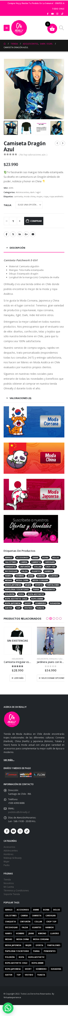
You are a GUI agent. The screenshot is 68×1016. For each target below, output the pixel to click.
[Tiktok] (62, 13)
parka (36, 589)
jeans (30, 576)
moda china (29, 196)
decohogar (11, 571)
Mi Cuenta (9, 886)
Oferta (39, 585)
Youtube (13, 831)
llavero (53, 576)
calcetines (10, 562)
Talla (7, 205)
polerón (9, 594)
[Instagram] (57, 13)
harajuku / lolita (56, 659)
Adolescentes (22, 192)
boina (45, 557)
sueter (8, 608)
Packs (7, 865)
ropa (46, 196)
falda (24, 571)
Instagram (20, 831)
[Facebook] (48, 13)
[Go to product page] (50, 641)
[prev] (57, 143)
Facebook (6, 234)
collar (38, 566)
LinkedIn (20, 234)
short (27, 603)
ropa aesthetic (56, 196)
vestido (28, 608)
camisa (23, 562)
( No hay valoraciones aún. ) (33, 154)
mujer (39, 196)
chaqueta (10, 566)
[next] (62, 143)
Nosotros (9, 883)
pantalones (52, 585)
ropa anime (37, 598)
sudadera (55, 603)
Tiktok (27, 831)
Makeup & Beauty (13, 857)
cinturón (25, 566)
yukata (40, 608)
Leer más (19, 678)
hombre (20, 576)
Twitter (13, 234)
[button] (7, 28)
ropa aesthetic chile (16, 598)
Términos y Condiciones (16, 890)
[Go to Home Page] (5, 44)
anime (35, 557)
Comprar (36, 221)
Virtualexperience (12, 997)
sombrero (40, 603)
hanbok (48, 571)
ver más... (9, 759)
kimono (41, 576)
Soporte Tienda (12, 894)
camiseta (18, 196)
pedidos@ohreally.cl (19, 812)
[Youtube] (52, 13)
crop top (50, 566)
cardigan (50, 562)
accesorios (22, 557)
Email (33, 234)
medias (8, 580)
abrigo (8, 557)
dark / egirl (35, 192)
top (18, 608)
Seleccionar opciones (52, 678)
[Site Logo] (19, 28)
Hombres (8, 854)
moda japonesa (13, 585)
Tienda (7, 879)
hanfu (8, 576)
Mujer (6, 861)
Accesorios (9, 846)
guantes (36, 571)
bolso (55, 557)
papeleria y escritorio (17, 589)
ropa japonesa (12, 603)
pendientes (49, 589)
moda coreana (40, 580)
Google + (26, 234)
